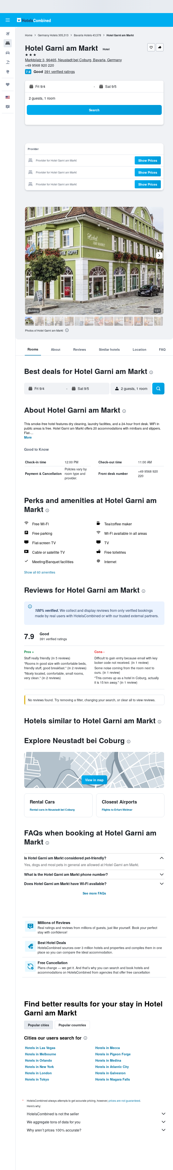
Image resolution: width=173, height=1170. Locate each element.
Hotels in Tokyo (37, 1079)
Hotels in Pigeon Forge (113, 1054)
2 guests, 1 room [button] (42, 98)
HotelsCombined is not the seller (53, 1113)
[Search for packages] (8, 62)
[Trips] (8, 84)
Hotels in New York (39, 1066)
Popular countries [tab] (72, 1025)
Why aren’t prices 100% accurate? (54, 1130)
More (28, 437)
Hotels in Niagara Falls (112, 1079)
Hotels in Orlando (38, 1060)
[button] (8, 20)
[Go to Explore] (8, 71)
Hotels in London (38, 1073)
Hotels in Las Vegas (40, 1047)
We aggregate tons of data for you (53, 1121)
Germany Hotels (48, 35)
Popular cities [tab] (38, 1025)
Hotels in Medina (108, 1060)
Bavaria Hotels (83, 35)
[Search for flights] (8, 33)
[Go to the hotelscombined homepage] (33, 20)
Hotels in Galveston (110, 1073)
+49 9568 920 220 (39, 65)
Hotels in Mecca (107, 1047)
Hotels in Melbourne (40, 1054)
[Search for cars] (8, 52)
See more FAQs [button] (94, 893)
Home (28, 35)
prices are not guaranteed (124, 1100)
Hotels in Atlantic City (112, 1066)
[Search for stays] (8, 43)
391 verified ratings (59, 71)
